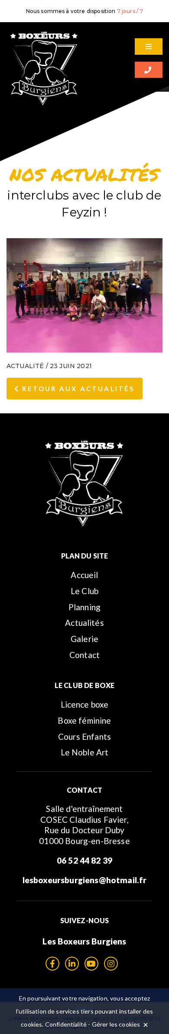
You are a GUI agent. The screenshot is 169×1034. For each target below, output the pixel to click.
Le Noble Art (85, 752)
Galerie (84, 639)
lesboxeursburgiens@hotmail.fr (85, 880)
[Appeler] (148, 70)
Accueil (84, 575)
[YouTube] (91, 964)
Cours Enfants (84, 736)
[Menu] (148, 46)
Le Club (84, 591)
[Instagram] (111, 964)
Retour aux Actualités (77, 388)
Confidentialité (66, 1024)
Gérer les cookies (116, 1024)
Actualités (84, 623)
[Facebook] (52, 964)
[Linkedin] (72, 964)
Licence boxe (85, 704)
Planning (84, 607)
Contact (84, 655)
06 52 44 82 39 (84, 860)
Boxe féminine (84, 720)
